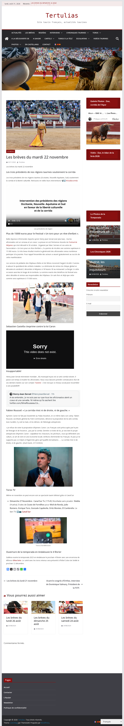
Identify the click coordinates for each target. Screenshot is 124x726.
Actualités (16, 33)
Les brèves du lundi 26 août (14, 619)
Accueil (7, 687)
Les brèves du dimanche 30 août (44, 4)
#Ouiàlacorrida (72, 180)
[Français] (55, 44)
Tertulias (62, 15)
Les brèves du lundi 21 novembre (22, 580)
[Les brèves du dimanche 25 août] (43, 602)
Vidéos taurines (100, 38)
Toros (95, 33)
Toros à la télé (65, 38)
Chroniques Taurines (76, 33)
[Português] (57, 44)
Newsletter (8, 703)
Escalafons (81, 38)
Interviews (55, 33)
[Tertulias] (7, 39)
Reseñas (42, 33)
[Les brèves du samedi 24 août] (71, 602)
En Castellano (32, 44)
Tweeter (38, 383)
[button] (61, 32)
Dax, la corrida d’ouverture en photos (99, 231)
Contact (46, 44)
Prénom (89, 294)
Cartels (48, 38)
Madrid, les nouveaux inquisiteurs (97, 265)
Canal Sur (26, 511)
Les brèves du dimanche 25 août (41, 621)
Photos (15, 44)
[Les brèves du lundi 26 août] (16, 602)
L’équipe (7, 697)
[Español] (60, 44)
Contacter (8, 692)
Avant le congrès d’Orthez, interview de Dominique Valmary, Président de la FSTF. (63, 584)
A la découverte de (20, 38)
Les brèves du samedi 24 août (70, 619)
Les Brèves (30, 33)
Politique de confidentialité (15, 708)
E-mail (88, 303)
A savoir (37, 38)
